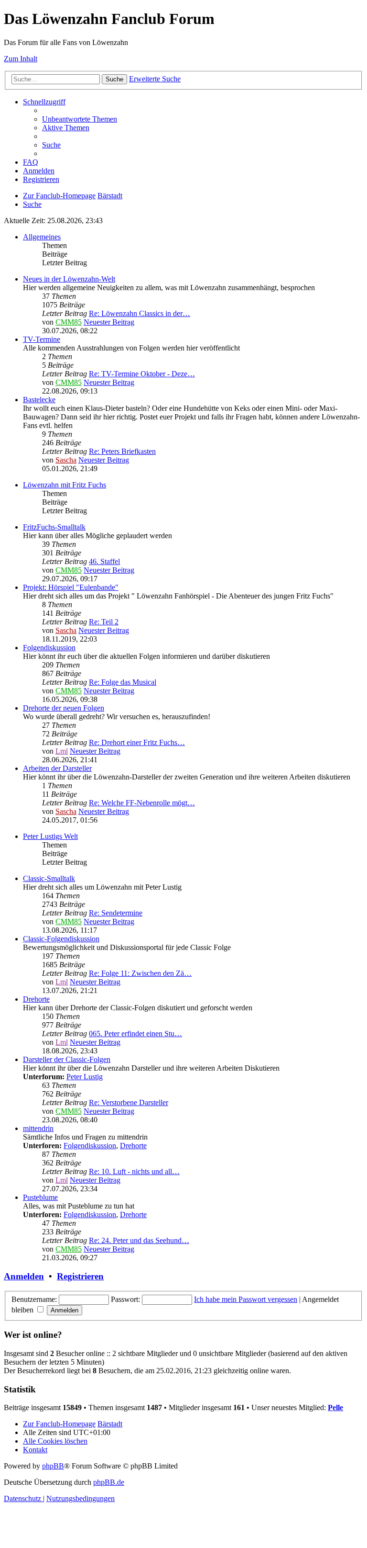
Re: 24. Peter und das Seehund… (139, 1240)
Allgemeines (42, 237)
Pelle (335, 1407)
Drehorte (36, 999)
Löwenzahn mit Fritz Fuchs (64, 485)
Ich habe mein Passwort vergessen (245, 1299)
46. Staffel (104, 561)
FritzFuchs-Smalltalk (54, 527)
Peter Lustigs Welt (50, 836)
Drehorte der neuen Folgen (63, 708)
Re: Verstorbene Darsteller (128, 1102)
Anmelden (24, 1276)
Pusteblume (40, 1197)
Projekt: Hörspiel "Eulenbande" (71, 587)
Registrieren (80, 1276)
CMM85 (68, 322)
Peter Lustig (84, 1077)
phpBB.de (108, 1482)
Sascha (65, 460)
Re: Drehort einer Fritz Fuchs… (137, 742)
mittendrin (38, 1128)
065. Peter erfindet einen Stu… (135, 1033)
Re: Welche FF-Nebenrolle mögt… (142, 803)
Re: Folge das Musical (122, 682)
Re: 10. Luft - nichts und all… (134, 1171)
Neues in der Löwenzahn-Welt (69, 279)
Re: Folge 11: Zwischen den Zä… (140, 973)
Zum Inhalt (20, 59)
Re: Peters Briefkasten (122, 451)
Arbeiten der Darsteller (57, 768)
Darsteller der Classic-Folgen (66, 1059)
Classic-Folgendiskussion (61, 939)
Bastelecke (39, 399)
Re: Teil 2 (104, 622)
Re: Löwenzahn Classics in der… (139, 313)
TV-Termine (41, 339)
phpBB (53, 1466)
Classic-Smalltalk (49, 878)
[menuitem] (79, 119)
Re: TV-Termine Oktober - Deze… (142, 374)
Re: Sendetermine (115, 913)
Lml (61, 751)
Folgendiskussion (49, 648)
